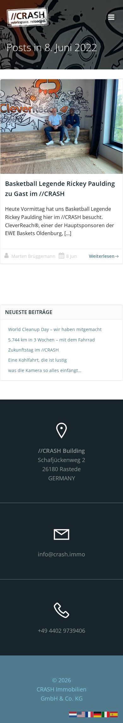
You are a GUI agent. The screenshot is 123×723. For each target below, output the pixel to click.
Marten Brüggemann (33, 256)
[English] (81, 713)
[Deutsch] (98, 713)
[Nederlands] (73, 713)
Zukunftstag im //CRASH (33, 350)
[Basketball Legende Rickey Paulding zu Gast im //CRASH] (61, 126)
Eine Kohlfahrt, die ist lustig (37, 360)
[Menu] (111, 17)
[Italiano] (106, 713)
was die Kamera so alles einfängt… (44, 370)
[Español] (114, 713)
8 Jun (71, 256)
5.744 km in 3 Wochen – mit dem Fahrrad (51, 340)
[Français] (89, 713)
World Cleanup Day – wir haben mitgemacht (55, 329)
